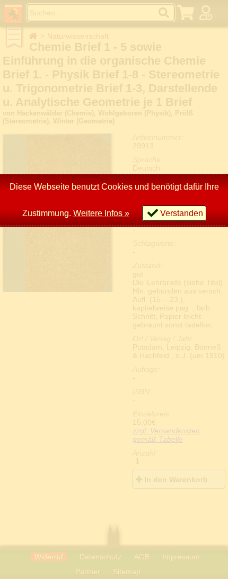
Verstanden (181, 213)
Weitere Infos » (101, 213)
